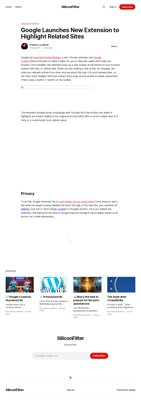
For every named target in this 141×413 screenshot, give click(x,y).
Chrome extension (30, 24)
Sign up (70, 390)
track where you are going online (76, 201)
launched (38, 57)
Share (114, 46)
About (18, 7)
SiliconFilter (70, 7)
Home (9, 7)
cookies (62, 209)
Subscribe (127, 7)
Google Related (52, 57)
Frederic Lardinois (39, 44)
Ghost (132, 390)
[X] (70, 377)
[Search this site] (104, 7)
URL (78, 205)
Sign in (113, 7)
